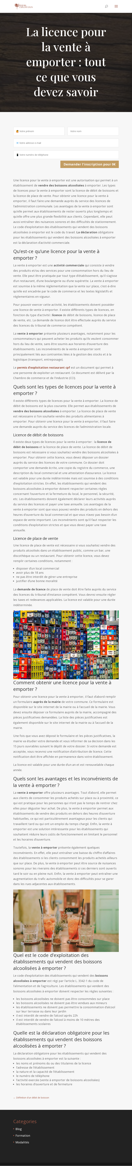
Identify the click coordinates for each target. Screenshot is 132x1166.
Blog (18, 1129)
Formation (22, 1135)
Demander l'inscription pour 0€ (90, 164)
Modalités (22, 1142)
